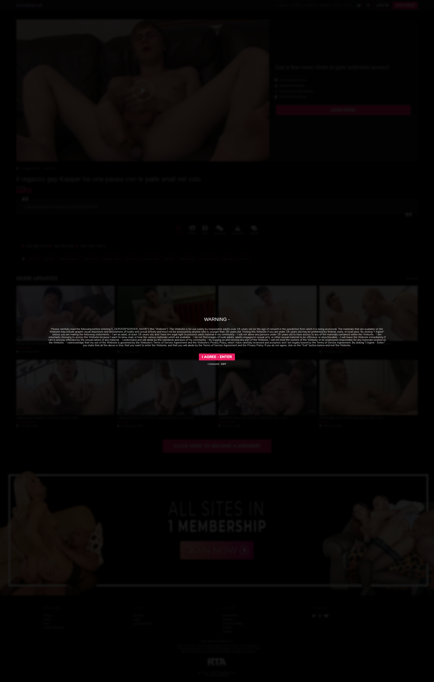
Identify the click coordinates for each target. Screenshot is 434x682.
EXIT (223, 364)
